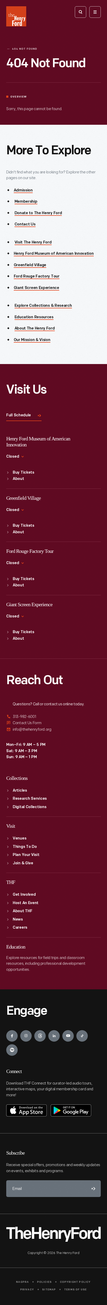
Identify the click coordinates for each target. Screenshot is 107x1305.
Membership (26, 202)
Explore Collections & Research (43, 306)
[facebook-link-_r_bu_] (12, 1036)
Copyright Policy (75, 1282)
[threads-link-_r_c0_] (40, 1036)
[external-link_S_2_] (53, 723)
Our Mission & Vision (32, 340)
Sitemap (49, 1289)
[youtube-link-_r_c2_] (68, 1036)
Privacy (27, 1289)
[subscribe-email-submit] (92, 1188)
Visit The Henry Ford (33, 243)
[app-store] (26, 1110)
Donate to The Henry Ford (38, 213)
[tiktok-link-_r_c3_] (82, 1036)
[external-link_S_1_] (53, 717)
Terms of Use (75, 1289)
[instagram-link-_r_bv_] (26, 1036)
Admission (23, 190)
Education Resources (34, 317)
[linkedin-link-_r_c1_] (54, 1036)
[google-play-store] (71, 1110)
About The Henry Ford (35, 329)
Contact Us (25, 224)
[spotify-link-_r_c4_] (12, 1050)
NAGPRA (22, 1282)
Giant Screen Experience (36, 288)
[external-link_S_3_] (53, 729)
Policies (44, 1282)
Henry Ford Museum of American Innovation (54, 254)
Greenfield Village (30, 265)
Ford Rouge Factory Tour (36, 277)
